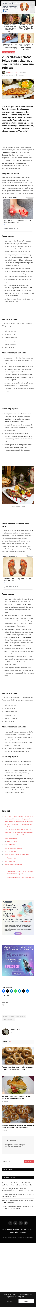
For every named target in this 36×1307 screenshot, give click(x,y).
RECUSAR (10, 1301)
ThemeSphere (28, 1237)
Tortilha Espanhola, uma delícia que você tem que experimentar (16, 1097)
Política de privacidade (10, 1229)
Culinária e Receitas (9, 52)
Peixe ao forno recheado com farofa (16, 855)
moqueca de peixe (8, 1016)
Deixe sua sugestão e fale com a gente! (20, 877)
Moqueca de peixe (10, 838)
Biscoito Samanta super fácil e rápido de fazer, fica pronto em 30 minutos (18, 1126)
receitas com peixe (8, 1019)
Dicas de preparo (10, 851)
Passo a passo (12, 841)
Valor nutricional (10, 845)
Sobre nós (14, 1232)
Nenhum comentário (9, 75)
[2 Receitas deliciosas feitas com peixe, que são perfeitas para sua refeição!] (18, 89)
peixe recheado (20, 1016)
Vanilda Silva (12, 72)
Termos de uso (26, 1229)
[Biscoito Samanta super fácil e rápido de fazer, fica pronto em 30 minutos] (18, 1114)
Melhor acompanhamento (13, 848)
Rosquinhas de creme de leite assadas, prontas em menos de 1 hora (17, 1068)
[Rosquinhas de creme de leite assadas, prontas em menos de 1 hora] (18, 1056)
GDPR (27, 1297)
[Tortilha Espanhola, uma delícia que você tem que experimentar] (18, 1085)
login (20, 1145)
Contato (23, 1232)
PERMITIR (26, 1301)
